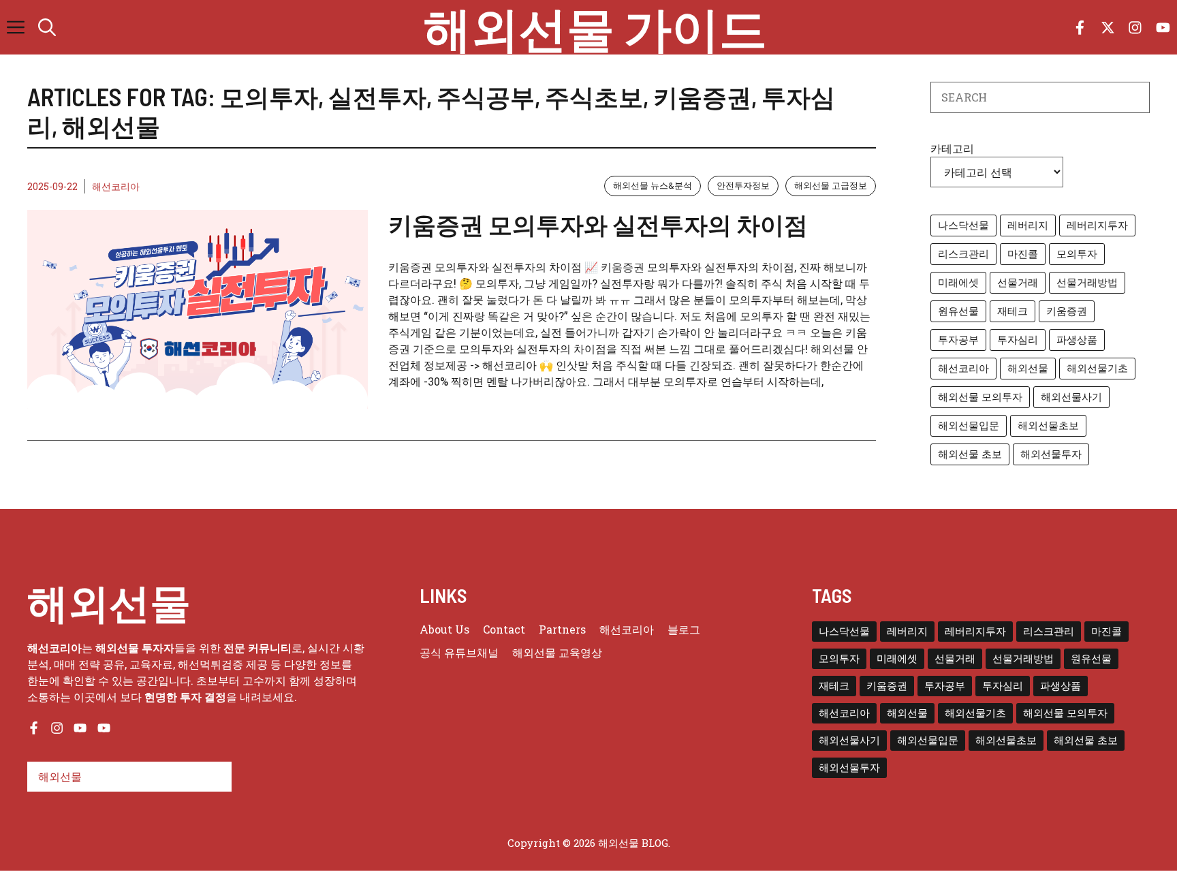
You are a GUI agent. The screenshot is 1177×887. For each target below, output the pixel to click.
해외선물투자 (1051, 454)
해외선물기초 (1097, 368)
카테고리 (952, 148)
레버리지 (1027, 225)
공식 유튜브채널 (459, 652)
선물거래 (1017, 282)
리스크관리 (963, 253)
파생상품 (1076, 339)
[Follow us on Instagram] (1135, 27)
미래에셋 (958, 282)
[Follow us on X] (1108, 27)
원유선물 (958, 311)
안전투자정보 (743, 185)
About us (444, 629)
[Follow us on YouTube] (1163, 27)
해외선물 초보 (970, 454)
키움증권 (1066, 311)
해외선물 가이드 (595, 27)
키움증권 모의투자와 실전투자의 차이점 (598, 224)
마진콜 (1022, 253)
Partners (562, 629)
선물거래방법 (1087, 282)
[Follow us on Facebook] (1080, 27)
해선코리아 (116, 186)
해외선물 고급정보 (830, 185)
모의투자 (1076, 253)
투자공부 (958, 339)
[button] (47, 27)
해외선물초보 (1048, 425)
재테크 (1012, 311)
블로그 (684, 629)
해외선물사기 (1071, 396)
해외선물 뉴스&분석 (652, 185)
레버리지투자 (1097, 225)
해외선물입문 (968, 425)
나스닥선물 (963, 225)
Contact (504, 629)
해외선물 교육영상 (557, 652)
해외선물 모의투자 (980, 396)
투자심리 (1017, 339)
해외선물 (1027, 368)
